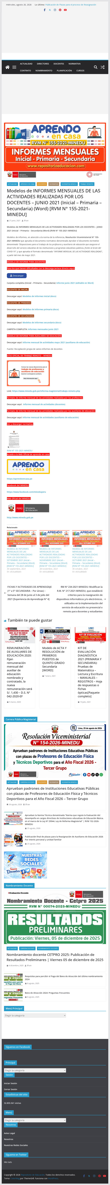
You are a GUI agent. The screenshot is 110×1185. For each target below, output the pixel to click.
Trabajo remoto (86, 184)
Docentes (59, 63)
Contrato (25, 70)
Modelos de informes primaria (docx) (41, 309)
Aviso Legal (9, 1133)
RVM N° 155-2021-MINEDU (19, 450)
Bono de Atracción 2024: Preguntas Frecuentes (47, 992)
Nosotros (8, 1139)
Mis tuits (8, 1162)
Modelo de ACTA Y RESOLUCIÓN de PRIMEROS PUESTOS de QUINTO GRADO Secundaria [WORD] (54, 659)
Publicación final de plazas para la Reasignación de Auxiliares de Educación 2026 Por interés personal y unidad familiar (64, 838)
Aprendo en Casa (27, 184)
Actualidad (26, 63)
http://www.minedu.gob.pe (20, 517)
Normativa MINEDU (69, 184)
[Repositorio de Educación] (7, 67)
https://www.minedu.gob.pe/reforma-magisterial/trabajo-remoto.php (46, 391)
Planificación (64, 70)
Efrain (26, 220)
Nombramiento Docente (48, 948)
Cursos (80, 70)
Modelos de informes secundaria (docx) (42, 322)
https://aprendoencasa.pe (19, 478)
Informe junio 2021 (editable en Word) (75, 283)
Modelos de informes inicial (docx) (39, 296)
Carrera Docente (27, 782)
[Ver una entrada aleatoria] (102, 67)
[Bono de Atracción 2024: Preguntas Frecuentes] (13, 994)
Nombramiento (44, 70)
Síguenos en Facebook (18, 1047)
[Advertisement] (55, 33)
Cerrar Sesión (10, 1089)
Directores (43, 63)
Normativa (74, 63)
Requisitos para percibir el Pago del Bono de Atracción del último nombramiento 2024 (64, 978)
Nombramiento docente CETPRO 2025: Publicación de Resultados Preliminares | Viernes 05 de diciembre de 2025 (55, 957)
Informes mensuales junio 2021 (43, 329)
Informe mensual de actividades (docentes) (44, 404)
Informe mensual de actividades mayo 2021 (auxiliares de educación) (56, 342)
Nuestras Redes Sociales (16, 1145)
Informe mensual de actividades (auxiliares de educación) (51, 417)
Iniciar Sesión (10, 1083)
